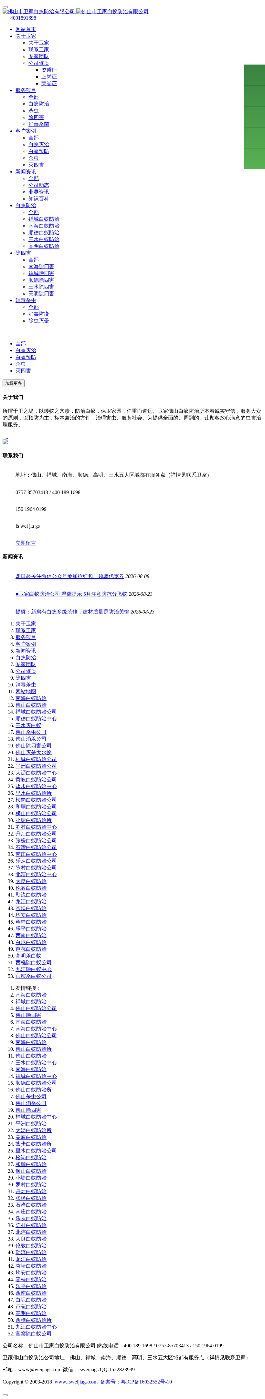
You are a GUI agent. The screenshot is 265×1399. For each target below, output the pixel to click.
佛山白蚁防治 (31, 705)
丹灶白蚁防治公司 (36, 833)
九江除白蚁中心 (34, 969)
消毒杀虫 (26, 684)
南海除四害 (41, 266)
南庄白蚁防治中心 (36, 854)
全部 (33, 97)
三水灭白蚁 (28, 725)
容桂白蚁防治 (31, 922)
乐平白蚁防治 (31, 928)
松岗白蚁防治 (31, 1157)
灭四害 (36, 164)
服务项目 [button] (26, 90)
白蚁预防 (38, 151)
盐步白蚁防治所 (34, 1144)
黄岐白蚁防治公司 (36, 779)
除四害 (36, 117)
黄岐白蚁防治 (31, 1137)
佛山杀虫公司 (31, 732)
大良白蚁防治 (31, 881)
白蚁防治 (38, 103)
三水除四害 (41, 286)
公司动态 (38, 185)
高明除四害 (41, 293)
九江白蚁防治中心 (36, 1327)
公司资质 (26, 671)
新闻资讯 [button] (26, 171)
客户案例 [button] (26, 131)
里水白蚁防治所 (34, 793)
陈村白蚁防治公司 (36, 867)
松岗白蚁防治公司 (36, 800)
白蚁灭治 (38, 144)
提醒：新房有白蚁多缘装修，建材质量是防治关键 (72, 611)
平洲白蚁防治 (31, 1123)
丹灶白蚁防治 (31, 1191)
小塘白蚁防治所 (34, 820)
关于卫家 (38, 43)
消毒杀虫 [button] (26, 300)
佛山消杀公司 (31, 739)
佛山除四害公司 (34, 745)
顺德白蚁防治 (43, 232)
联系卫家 (38, 49)
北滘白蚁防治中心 (36, 874)
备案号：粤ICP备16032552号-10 (136, 1381)
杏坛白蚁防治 (31, 908)
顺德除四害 (41, 280)
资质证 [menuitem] (49, 70)
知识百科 (38, 198)
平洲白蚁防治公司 (36, 766)
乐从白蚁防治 (31, 1218)
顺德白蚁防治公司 (36, 1083)
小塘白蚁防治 (31, 1178)
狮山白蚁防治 (31, 1171)
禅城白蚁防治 (43, 219)
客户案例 (26, 644)
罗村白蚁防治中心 (36, 827)
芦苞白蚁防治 (31, 949)
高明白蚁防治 (43, 246)
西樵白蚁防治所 (34, 1320)
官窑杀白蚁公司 (34, 976)
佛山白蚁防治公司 (36, 1008)
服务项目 (26, 637)
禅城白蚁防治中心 (36, 1076)
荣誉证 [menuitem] (49, 83)
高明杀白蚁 (28, 955)
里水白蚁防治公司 (36, 1150)
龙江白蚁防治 (31, 901)
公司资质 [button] (38, 63)
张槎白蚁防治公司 (36, 840)
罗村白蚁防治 (31, 1184)
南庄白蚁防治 (31, 1211)
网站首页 (26, 29)
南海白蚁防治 (43, 225)
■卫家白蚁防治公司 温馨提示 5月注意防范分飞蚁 (71, 594)
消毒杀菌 (38, 124)
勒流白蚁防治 (31, 894)
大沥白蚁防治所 (34, 1130)
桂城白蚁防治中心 (36, 1117)
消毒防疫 (38, 314)
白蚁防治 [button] (26, 205)
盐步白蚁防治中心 (36, 786)
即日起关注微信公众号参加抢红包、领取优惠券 (70, 576)
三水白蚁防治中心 (36, 1062)
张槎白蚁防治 (31, 1198)
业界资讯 (38, 192)
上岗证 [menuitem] (49, 76)
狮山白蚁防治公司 (36, 813)
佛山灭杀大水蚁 (34, 752)
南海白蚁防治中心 (36, 1028)
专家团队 (38, 56)
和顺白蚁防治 (31, 1164)
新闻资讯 (26, 651)
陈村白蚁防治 (31, 1225)
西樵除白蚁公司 (34, 962)
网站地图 (26, 691)
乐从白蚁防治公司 (36, 861)
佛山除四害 (28, 1015)
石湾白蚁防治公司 (36, 847)
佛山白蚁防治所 (34, 1049)
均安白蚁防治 (31, 915)
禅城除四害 (41, 273)
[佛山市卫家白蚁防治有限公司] (132, 11)
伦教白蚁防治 (31, 888)
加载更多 (13, 383)
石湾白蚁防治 (31, 1205)
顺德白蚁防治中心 (36, 718)
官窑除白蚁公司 (34, 1333)
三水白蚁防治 (43, 239)
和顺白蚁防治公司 (36, 806)
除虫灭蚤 (38, 320)
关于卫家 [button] (26, 36)
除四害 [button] (23, 253)
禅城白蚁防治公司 (36, 712)
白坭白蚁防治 (31, 942)
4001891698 (21, 18)
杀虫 (33, 110)
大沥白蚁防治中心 (36, 773)
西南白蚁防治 (31, 935)
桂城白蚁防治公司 (36, 759)
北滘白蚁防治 (31, 1232)
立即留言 (26, 543)
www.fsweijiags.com (76, 1381)
